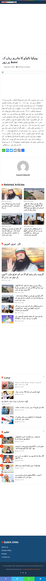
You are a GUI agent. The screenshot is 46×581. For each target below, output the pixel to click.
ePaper (4, 554)
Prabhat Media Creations (31, 569)
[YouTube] (25, 573)
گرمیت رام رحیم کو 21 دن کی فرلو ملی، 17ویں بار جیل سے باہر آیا (11, 206)
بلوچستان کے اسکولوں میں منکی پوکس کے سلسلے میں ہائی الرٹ (28, 418)
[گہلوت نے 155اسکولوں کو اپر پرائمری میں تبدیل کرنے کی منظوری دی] (7, 478)
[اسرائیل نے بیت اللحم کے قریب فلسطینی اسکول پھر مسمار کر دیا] (7, 440)
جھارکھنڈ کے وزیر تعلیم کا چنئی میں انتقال (27, 465)
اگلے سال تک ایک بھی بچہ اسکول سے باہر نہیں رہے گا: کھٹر (29, 457)
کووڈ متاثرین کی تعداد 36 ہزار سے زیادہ (27, 392)
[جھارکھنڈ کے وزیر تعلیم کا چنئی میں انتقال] (7, 469)
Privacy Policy (6, 550)
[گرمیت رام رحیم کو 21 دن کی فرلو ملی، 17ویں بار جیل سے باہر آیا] (12, 194)
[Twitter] (23, 573)
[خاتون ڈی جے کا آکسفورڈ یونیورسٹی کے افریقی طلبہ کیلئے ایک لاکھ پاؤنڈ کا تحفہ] (7, 449)
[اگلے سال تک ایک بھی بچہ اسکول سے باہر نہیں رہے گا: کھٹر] (7, 459)
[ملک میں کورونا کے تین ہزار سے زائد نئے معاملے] (7, 410)
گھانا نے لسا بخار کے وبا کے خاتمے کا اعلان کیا (15, 401)
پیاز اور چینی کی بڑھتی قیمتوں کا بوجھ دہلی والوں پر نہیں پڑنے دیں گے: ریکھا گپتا (28, 317)
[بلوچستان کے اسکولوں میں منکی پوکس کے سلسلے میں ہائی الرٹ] (7, 420)
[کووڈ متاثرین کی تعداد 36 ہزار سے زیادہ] (7, 395)
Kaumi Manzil (23, 175)
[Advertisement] (23, 30)
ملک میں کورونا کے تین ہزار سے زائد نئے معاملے (29, 407)
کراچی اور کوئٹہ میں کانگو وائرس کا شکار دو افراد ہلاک (28, 383)
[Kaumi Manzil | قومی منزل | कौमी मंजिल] (9, 2)
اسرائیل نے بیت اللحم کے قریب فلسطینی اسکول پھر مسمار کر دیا (27, 438)
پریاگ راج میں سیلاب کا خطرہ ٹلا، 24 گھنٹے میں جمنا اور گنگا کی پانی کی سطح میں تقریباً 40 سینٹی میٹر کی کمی (34, 207)
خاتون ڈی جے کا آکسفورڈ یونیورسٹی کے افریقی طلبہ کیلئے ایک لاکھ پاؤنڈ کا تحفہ (29, 447)
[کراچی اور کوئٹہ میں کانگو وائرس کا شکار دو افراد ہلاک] (7, 385)
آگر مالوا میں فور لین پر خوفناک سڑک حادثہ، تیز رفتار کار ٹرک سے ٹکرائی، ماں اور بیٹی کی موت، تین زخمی (11, 232)
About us (5, 547)
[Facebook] (20, 573)
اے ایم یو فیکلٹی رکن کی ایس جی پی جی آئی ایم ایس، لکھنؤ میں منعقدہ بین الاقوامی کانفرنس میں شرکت (33, 232)
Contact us (6, 557)
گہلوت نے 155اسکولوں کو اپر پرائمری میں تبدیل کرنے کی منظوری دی (28, 476)
